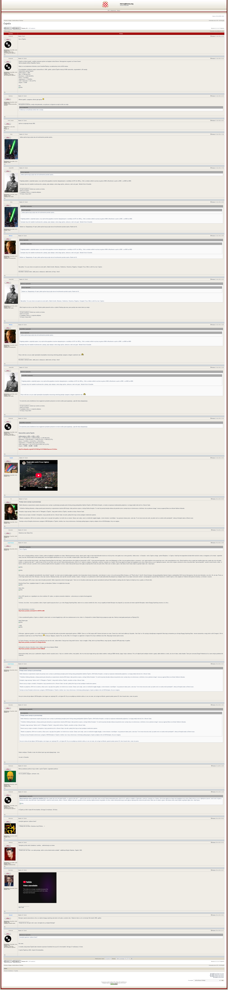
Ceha (11, 134)
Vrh (4, 54)
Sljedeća (222, 28)
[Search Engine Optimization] (114, 984)
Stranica (213, 28)
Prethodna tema (213, 31)
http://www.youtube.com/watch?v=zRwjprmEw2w (32, 642)
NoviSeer (11, 95)
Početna (6, 20)
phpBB (108, 982)
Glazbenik (11, 36)
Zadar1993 (11, 167)
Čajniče (7, 23)
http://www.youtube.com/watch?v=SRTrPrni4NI (31, 610)
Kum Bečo (10, 870)
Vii (11, 498)
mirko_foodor (11, 120)
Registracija (113, 10)
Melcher (10, 235)
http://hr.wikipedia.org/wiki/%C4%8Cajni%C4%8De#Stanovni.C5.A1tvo (38, 449)
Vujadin (11, 457)
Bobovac (11, 842)
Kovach (10, 915)
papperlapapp (11, 542)
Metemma (11, 818)
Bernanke (11, 704)
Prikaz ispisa (7, 31)
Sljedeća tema (221, 31)
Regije (10, 20)
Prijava (118, 10)
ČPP (109, 10)
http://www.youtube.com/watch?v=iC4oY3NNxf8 (32, 648)
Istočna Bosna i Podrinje (17, 20)
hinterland (11, 765)
